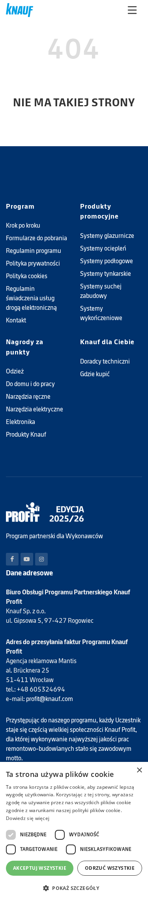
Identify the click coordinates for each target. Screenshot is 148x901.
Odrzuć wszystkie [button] (110, 868)
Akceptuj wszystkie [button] (39, 868)
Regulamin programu (33, 251)
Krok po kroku (23, 225)
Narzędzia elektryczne (34, 409)
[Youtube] (27, 559)
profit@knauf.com (49, 699)
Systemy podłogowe (106, 261)
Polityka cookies (26, 276)
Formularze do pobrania (36, 238)
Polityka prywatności (33, 263)
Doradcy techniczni (105, 361)
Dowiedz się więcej (27, 818)
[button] (74, 888)
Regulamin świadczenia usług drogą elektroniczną (31, 298)
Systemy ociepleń (103, 248)
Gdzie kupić (95, 374)
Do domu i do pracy (30, 384)
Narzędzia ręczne (28, 396)
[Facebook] (12, 559)
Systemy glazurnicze (107, 236)
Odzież (15, 371)
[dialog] (74, 831)
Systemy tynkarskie (105, 274)
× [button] (139, 770)
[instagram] (41, 559)
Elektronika (20, 422)
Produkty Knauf (26, 434)
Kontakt (16, 320)
